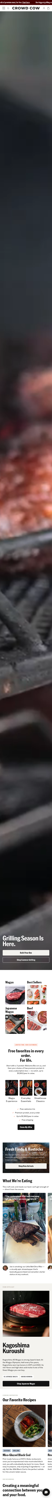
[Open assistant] (46, 1492)
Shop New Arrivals (26, 1166)
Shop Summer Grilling (26, 959)
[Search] (8, 8)
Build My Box (26, 1493)
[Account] (44, 8)
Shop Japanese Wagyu (26, 1383)
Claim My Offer (26, 1127)
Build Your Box (26, 952)
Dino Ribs (38, 1266)
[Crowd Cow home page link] (26, 8)
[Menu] (3, 8)
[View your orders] (48, 8)
